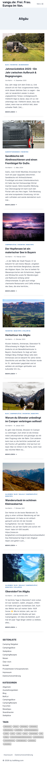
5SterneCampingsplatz (31, 730)
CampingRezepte (10, 655)
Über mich (7, 662)
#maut (16, 726)
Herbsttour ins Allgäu (17, 335)
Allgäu (6, 737)
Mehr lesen (11, 112)
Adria (25, 733)
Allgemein (9, 494)
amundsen (7, 744)
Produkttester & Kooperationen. (16, 669)
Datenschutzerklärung (12, 676)
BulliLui (22, 494)
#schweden (34, 726)
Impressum (7, 672)
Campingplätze (10, 244)
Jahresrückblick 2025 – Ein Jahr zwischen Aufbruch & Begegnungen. (21, 72)
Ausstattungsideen (12, 152)
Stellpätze (26, 331)
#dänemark (8, 726)
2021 (12, 733)
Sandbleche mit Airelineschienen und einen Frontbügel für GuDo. (21, 160)
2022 (19, 733)
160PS (6, 733)
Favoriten (13, 65)
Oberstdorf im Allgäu (17, 591)
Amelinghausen (22, 740)
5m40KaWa (19, 730)
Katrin (10, 80)
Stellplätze (7, 651)
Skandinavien (24, 65)
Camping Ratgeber (10, 644)
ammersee (32, 740)
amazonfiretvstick (9, 740)
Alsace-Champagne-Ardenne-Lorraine (21, 737)
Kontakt (6, 665)
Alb (41, 733)
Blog (7, 65)
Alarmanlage (33, 733)
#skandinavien (8, 730)
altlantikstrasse (38, 737)
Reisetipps (30, 244)
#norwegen (24, 726)
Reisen (5, 658)
